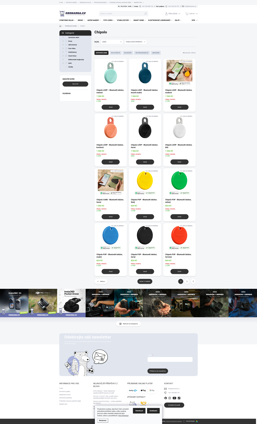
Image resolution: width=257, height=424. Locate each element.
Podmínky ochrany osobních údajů (120, 2)
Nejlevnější (115, 53)
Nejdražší (128, 53)
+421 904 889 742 (173, 392)
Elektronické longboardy (76, 59)
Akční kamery (72, 45)
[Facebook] (165, 397)
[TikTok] (179, 397)
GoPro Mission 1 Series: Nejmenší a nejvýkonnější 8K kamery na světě (104, 392)
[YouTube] (174, 397)
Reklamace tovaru (85, 2)
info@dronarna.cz (173, 388)
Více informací (123, 416)
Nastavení (102, 420)
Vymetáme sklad (73, 37)
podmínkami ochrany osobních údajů (177, 365)
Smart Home (72, 56)
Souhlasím (153, 411)
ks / (75, 84)
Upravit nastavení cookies (174, 421)
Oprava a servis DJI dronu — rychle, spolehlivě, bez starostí (107, 402)
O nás (61, 2)
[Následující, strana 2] (186, 281)
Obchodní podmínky (100, 2)
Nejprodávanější (142, 53)
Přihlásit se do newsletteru (158, 371)
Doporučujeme (101, 53)
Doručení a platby (71, 2)
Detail (110, 107)
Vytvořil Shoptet (190, 421)
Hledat (146, 13)
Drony (70, 41)
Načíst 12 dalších (145, 281)
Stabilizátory (72, 52)
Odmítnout (139, 411)
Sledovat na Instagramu (130, 324)
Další (70, 63)
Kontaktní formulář (174, 405)
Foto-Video (71, 48)
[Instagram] (169, 397)
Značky (70, 67)
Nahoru (102, 281)
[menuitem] (67, 20)
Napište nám (138, 2)
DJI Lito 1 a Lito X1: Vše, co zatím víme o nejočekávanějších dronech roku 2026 (105, 397)
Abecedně (155, 53)
